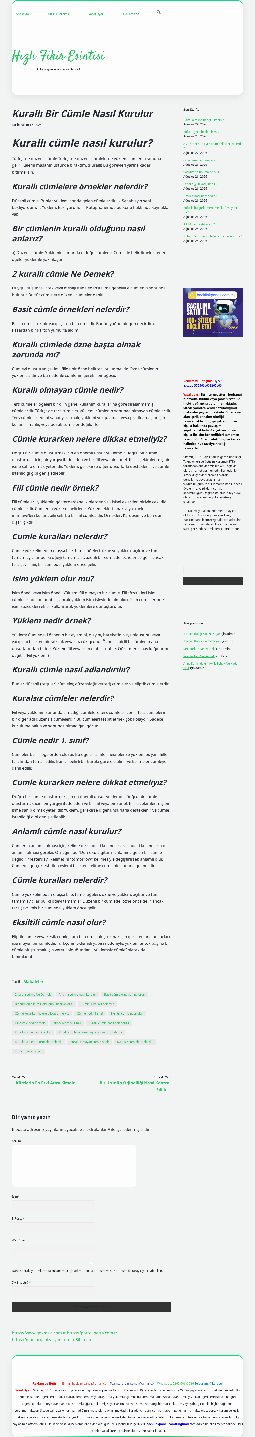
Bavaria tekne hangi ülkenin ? (203, 120)
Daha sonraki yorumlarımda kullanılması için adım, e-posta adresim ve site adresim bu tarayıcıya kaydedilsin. (87, 1271)
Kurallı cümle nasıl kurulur (33, 1032)
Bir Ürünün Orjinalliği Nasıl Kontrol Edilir (135, 1086)
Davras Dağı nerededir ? (200, 196)
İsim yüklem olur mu (67, 1023)
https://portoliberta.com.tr (92, 1333)
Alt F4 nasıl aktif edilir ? (199, 224)
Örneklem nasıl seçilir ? (199, 160)
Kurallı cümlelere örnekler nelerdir (39, 1042)
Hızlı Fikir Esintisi (58, 56)
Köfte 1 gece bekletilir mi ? (201, 132)
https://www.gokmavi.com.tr (39, 1333)
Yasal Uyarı (96, 14)
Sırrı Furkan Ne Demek (199, 649)
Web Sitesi (19, 1240)
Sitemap (83, 1339)
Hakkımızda (131, 14)
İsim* (16, 1196)
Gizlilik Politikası (59, 14)
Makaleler (33, 981)
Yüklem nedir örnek (28, 1051)
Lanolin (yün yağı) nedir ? (200, 184)
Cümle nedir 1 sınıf (90, 1013)
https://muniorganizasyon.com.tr (43, 1339)
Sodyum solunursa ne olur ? (202, 172)
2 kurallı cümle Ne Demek (33, 994)
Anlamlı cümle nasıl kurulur (77, 994)
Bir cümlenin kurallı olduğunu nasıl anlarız (44, 1004)
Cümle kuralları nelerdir (97, 1004)
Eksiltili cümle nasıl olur (127, 1013)
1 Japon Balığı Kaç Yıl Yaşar (201, 634)
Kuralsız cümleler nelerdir (135, 1042)
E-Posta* (18, 1218)
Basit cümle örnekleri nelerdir (124, 994)
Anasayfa (22, 14)
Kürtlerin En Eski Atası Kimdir (45, 1083)
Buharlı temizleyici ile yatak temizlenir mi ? (212, 236)
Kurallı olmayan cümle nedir (89, 1042)
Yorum (16, 1141)
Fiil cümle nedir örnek (30, 1023)
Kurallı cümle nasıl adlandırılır (109, 1023)
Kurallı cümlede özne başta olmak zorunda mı (90, 1032)
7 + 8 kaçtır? (21, 1282)
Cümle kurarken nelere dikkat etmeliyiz (42, 1013)
